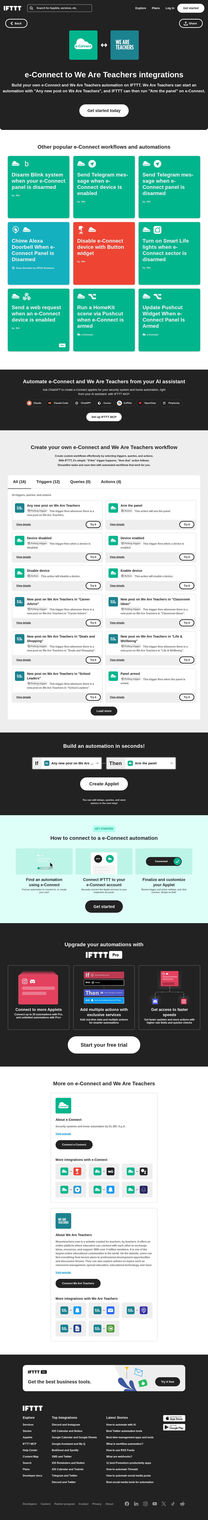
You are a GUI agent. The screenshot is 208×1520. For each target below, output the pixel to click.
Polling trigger (39, 510)
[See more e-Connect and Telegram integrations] (71, 1189)
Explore (140, 8)
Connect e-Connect (74, 1144)
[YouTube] (155, 1504)
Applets (27, 1437)
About (109, 1504)
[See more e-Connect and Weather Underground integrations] (104, 1171)
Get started (191, 8)
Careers (46, 1504)
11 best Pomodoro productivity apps (128, 1463)
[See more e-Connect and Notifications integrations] (104, 1189)
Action (128, 510)
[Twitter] (164, 1504)
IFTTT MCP (29, 1444)
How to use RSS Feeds (120, 1450)
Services (28, 1424)
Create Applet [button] (104, 783)
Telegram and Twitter (64, 1475)
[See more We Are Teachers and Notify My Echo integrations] (137, 1310)
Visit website (63, 1134)
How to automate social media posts (128, 1475)
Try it (93, 524)
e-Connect (44, 74)
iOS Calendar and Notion (67, 1431)
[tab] (19, 482)
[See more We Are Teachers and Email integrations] (104, 1310)
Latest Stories (117, 1417)
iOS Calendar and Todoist (67, 1469)
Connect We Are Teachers (78, 1283)
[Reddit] (182, 1504)
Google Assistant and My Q (68, 1444)
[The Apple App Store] (174, 1418)
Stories (27, 1431)
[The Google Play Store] (174, 1428)
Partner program (64, 1504)
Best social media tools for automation (130, 1482)
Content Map (31, 1456)
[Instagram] (145, 1504)
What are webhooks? (119, 1456)
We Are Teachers (105, 74)
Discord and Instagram (66, 1424)
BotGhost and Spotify (65, 1450)
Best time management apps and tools (130, 1437)
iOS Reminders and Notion (68, 1463)
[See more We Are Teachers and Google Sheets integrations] (71, 1328)
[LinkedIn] (136, 1504)
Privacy (97, 1504)
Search (27, 1463)
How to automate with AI (121, 1424)
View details (23, 524)
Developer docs (32, 1475)
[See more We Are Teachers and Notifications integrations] (71, 1310)
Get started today (104, 110)
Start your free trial (104, 1045)
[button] (104, 906)
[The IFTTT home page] (12, 8)
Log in (170, 8)
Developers (30, 1504)
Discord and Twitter (64, 1482)
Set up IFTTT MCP (104, 417)
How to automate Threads (122, 1469)
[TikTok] (173, 1504)
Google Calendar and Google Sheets (74, 1437)
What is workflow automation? (124, 1444)
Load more (104, 711)
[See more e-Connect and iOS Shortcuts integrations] (137, 1189)
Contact (83, 1504)
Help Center (30, 1450)
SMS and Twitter (62, 1456)
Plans (156, 8)
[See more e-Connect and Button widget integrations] (71, 1171)
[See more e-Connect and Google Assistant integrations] (137, 1171)
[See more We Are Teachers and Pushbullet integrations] (104, 1328)
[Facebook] (127, 1504)
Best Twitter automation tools (124, 1431)
